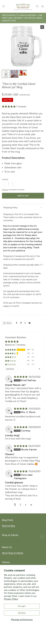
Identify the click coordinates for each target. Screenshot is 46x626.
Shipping (5, 190)
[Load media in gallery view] (6, 74)
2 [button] (20, 504)
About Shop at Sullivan (12, 553)
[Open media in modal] (42, 27)
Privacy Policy (11, 599)
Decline (22, 613)
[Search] (37, 6)
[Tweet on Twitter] (25, 323)
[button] (9, 106)
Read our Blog (8, 526)
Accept (22, 606)
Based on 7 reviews (15, 344)
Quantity (5, 179)
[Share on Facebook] (16, 323)
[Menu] (3, 6)
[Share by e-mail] (29, 323)
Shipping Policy (10, 207)
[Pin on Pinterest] (20, 323)
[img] (21, 376)
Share (9, 323)
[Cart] (42, 6)
